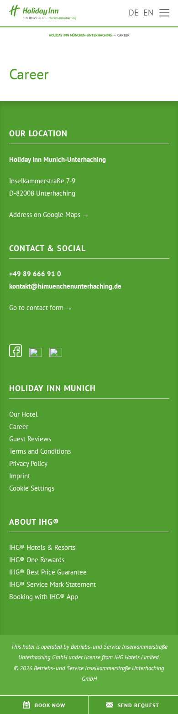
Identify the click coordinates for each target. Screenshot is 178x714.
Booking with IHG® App (43, 596)
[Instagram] (35, 354)
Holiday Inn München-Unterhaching (80, 35)
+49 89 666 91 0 (35, 273)
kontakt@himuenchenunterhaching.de (65, 286)
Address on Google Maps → (49, 214)
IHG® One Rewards (36, 559)
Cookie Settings (31, 488)
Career (18, 426)
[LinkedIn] (55, 354)
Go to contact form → (40, 307)
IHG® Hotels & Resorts (42, 547)
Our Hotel (23, 414)
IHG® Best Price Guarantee (48, 572)
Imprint (19, 475)
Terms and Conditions (40, 451)
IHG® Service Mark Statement (52, 584)
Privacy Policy (28, 463)
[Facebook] (15, 354)
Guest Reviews (30, 439)
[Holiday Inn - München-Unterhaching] (44, 13)
